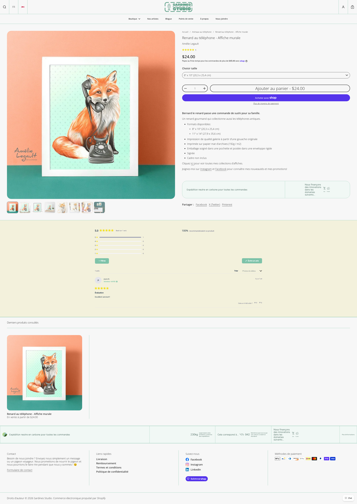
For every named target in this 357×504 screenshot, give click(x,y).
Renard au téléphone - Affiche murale (44, 377)
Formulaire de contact (19, 470)
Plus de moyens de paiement (266, 103)
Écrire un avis (254, 261)
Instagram (206, 169)
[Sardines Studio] (178, 7)
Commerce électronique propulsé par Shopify (79, 498)
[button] (4, 7)
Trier (236, 271)
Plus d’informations (348, 434)
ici (192, 163)
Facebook (220, 169)
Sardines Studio (43, 498)
